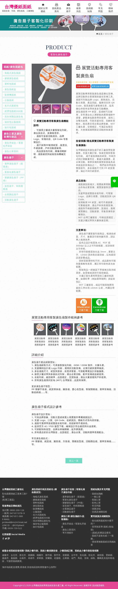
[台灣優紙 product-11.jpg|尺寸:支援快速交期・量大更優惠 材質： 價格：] (56, 109)
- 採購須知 (96, 508)
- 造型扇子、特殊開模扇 (13, 187)
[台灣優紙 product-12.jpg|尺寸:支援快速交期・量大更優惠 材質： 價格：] (66, 109)
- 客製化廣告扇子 (12, 172)
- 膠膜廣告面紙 (10, 78)
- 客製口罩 (96, 499)
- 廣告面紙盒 (9, 89)
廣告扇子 (68, 10)
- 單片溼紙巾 (67, 532)
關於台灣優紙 (43, 10)
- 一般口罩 (96, 496)
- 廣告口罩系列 (10, 151)
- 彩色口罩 (96, 502)
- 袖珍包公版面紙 (12, 121)
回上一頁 (73, 460)
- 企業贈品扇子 (10, 194)
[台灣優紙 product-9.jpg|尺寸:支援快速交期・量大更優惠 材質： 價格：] (36, 109)
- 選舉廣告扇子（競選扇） (13, 165)
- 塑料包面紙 (9, 83)
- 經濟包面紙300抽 (13, 111)
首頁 (100, 33)
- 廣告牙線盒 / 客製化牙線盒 (13, 144)
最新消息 (78, 10)
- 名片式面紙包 (10, 105)
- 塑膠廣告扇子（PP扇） (13, 179)
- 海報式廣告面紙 (12, 72)
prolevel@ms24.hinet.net (14, 522)
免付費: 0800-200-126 (13, 510)
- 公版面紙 (8, 100)
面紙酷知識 (89, 10)
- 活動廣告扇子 (10, 199)
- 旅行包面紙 (9, 127)
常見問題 (100, 10)
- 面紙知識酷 (97, 493)
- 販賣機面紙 (9, 94)
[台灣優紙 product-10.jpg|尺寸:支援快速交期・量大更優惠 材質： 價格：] (46, 109)
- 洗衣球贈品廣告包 (13, 116)
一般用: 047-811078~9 (13, 513)
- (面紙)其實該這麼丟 (101, 532)
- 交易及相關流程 (99, 511)
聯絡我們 (111, 10)
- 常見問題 (96, 505)
